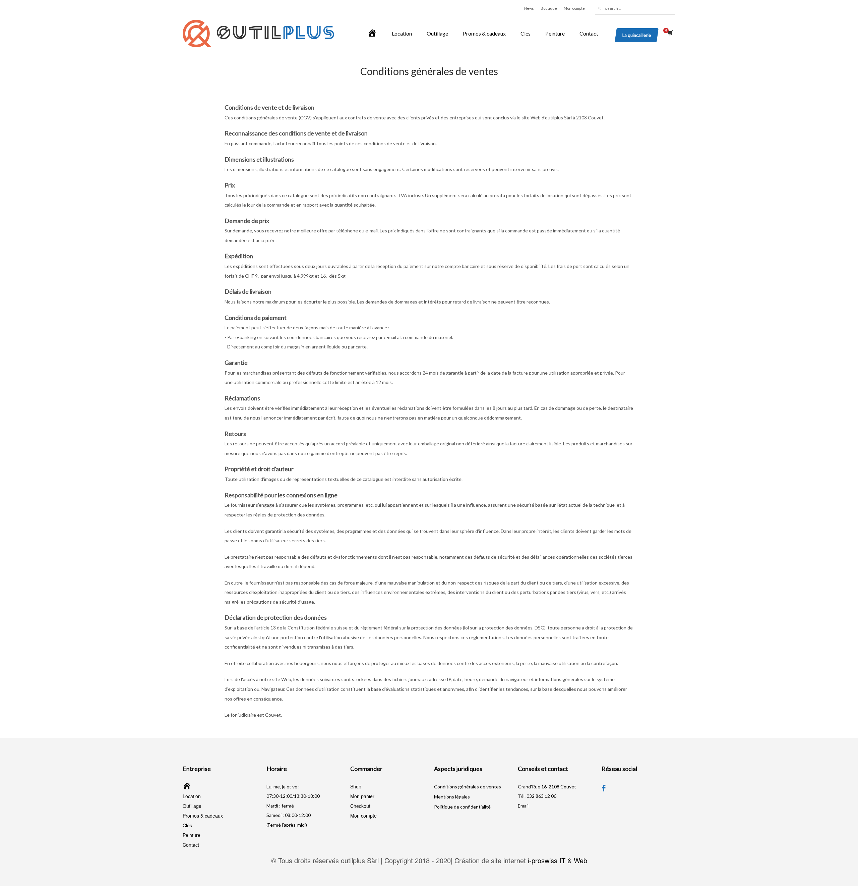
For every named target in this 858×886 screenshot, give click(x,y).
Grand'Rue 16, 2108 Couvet (547, 786)
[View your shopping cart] (669, 34)
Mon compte (574, 8)
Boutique (549, 8)
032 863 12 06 (541, 796)
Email (523, 806)
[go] (599, 8)
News (529, 8)
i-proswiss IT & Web (557, 860)
